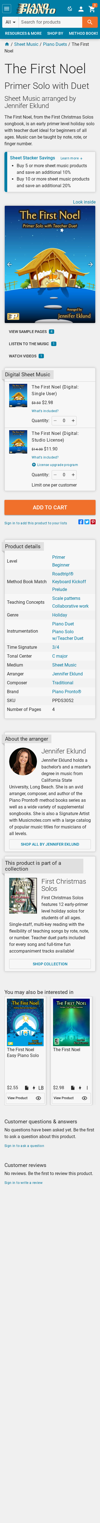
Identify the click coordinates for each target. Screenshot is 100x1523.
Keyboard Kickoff (69, 581)
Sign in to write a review (23, 1183)
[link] (36, 9)
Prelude (59, 589)
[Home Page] (6, 44)
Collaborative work (70, 606)
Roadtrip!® (63, 574)
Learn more (70, 158)
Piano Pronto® (66, 691)
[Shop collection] (23, 896)
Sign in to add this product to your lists (35, 523)
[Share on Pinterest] (93, 522)
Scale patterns (66, 598)
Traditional (62, 682)
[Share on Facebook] (80, 522)
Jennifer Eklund (67, 674)
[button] (6, 8)
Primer (58, 557)
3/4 (55, 647)
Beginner (60, 565)
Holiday (59, 615)
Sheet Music (26, 44)
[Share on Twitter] (86, 522)
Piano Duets (55, 44)
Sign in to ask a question (24, 1146)
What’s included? (45, 411)
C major (60, 656)
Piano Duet (63, 624)
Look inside (84, 202)
